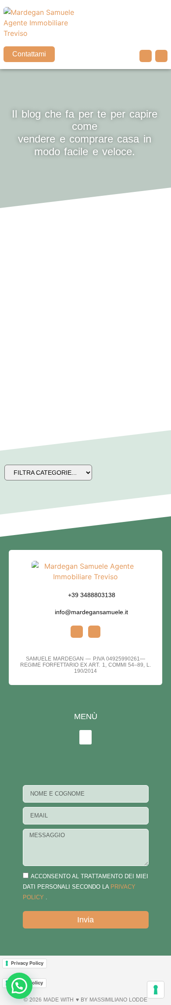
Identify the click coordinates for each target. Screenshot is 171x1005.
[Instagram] (145, 56)
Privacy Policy (27, 963)
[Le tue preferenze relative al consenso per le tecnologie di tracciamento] (155, 989)
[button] (161, 31)
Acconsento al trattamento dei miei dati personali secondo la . (85, 887)
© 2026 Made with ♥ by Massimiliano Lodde (85, 1000)
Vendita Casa (26, 260)
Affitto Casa (26, 369)
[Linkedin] (161, 56)
